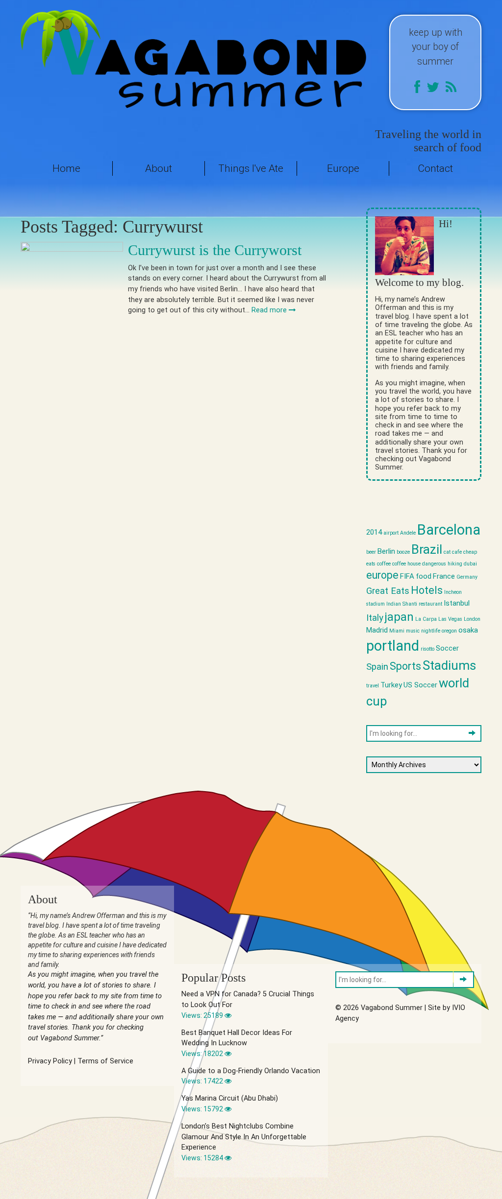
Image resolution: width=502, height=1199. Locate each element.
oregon (449, 631)
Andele (408, 533)
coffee (384, 564)
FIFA (407, 576)
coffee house (406, 564)
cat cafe (453, 552)
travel (372, 685)
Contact (435, 168)
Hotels (427, 590)
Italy (374, 617)
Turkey (391, 685)
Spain (377, 666)
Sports (405, 666)
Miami (396, 631)
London (472, 619)
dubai (470, 564)
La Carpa (426, 619)
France (444, 576)
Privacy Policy (50, 1061)
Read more (270, 310)
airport (391, 533)
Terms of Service (105, 1061)
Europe (343, 168)
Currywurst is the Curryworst (214, 250)
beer (371, 552)
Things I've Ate (250, 168)
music (413, 631)
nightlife (430, 631)
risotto (427, 649)
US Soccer (420, 685)
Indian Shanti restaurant (414, 604)
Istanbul (457, 603)
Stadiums (449, 665)
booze (403, 552)
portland (392, 645)
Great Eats (387, 591)
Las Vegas (450, 619)
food (423, 576)
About (158, 168)
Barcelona (448, 529)
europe (382, 575)
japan (399, 617)
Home (66, 168)
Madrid (377, 630)
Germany (466, 577)
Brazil (426, 549)
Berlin (386, 551)
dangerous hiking (442, 564)
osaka (468, 630)
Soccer (447, 648)
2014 (374, 532)
